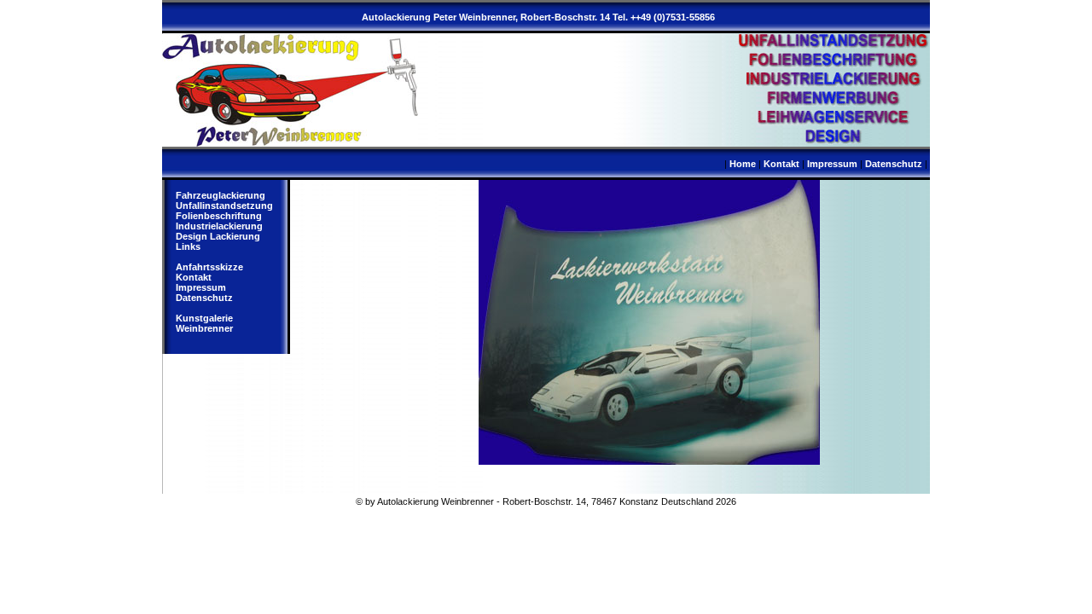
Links (188, 246)
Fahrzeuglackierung (220, 195)
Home (742, 164)
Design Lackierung (218, 236)
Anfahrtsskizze (209, 267)
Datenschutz (893, 164)
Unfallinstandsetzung (224, 205)
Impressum (832, 164)
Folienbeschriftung (219, 216)
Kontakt (781, 164)
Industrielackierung (219, 226)
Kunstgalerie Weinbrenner (204, 323)
